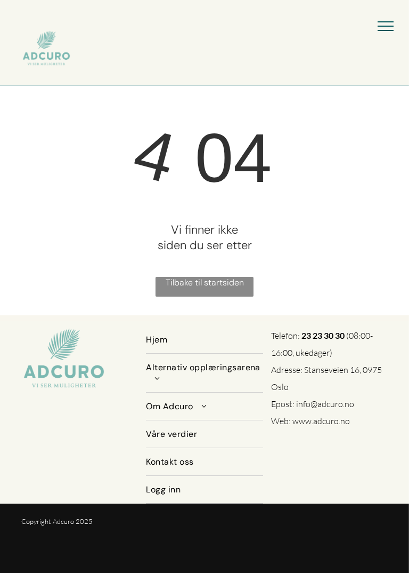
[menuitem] (204, 340)
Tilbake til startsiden (205, 282)
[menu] (385, 26)
